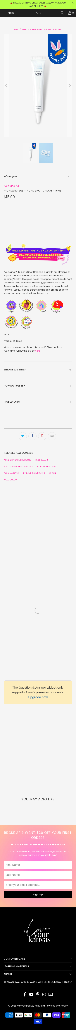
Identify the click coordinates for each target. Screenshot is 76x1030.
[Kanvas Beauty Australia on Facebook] (25, 994)
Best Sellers (42, 459)
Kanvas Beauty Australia (31, 1005)
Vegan (52, 473)
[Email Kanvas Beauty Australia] (50, 994)
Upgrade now (38, 697)
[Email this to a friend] (52, 436)
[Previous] (6, 85)
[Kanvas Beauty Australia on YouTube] (31, 994)
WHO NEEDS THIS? (15, 369)
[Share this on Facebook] (32, 436)
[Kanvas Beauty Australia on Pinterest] (38, 994)
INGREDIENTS (12, 401)
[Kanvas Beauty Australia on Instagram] (44, 994)
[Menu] (2, 13)
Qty (6, 204)
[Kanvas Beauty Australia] (38, 13)
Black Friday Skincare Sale (18, 466)
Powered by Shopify (57, 1005)
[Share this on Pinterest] (42, 436)
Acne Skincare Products (17, 459)
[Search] (62, 13)
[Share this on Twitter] (23, 436)
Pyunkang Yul (11, 185)
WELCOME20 (10, 479)
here (37, 350)
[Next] (69, 85)
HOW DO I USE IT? (14, 385)
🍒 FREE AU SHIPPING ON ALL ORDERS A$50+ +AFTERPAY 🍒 (38, 4)
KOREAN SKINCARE (46, 466)
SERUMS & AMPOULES (34, 473)
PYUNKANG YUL (11, 473)
